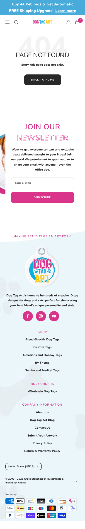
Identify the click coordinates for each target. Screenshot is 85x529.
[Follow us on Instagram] (41, 316)
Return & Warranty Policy (42, 451)
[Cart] (77, 22)
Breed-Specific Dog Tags (42, 339)
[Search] (16, 22)
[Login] (68, 22)
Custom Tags (42, 347)
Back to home (42, 79)
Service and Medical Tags (42, 370)
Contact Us (42, 428)
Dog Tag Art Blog (42, 420)
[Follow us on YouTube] (54, 316)
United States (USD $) (21, 466)
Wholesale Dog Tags (42, 391)
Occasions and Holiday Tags (42, 355)
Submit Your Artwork (42, 436)
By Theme (42, 363)
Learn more (65, 10)
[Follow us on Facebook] (28, 316)
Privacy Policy (42, 443)
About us (42, 412)
